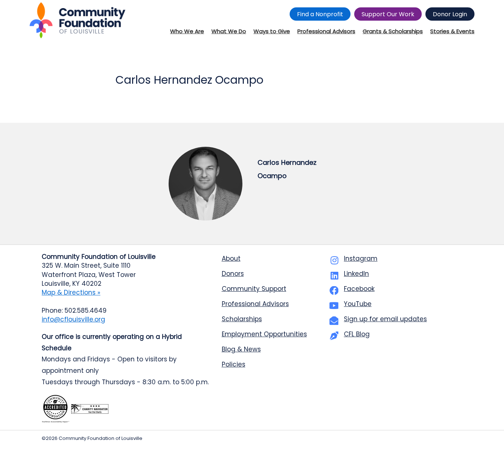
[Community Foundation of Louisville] (77, 20)
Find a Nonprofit (320, 14)
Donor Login (450, 14)
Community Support (254, 288)
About (231, 258)
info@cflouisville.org (73, 319)
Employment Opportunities (264, 334)
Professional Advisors (255, 303)
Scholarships (242, 319)
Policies (233, 364)
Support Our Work (388, 14)
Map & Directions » (71, 292)
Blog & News (241, 349)
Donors (233, 273)
